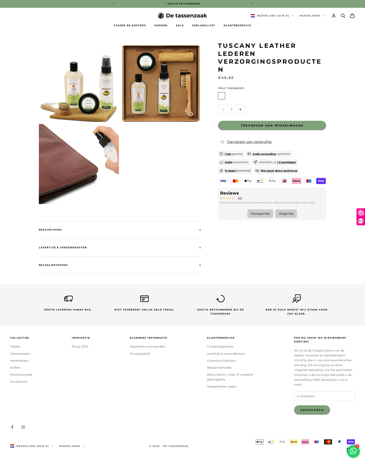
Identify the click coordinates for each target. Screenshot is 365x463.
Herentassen (19, 361)
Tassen (15, 346)
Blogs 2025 (80, 346)
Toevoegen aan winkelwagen (272, 125)
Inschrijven (318, 449)
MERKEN (161, 25)
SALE (180, 25)
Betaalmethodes (219, 368)
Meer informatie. (304, 202)
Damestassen (20, 354)
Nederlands (310, 15)
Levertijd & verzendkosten (226, 354)
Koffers (15, 368)
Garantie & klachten (221, 361)
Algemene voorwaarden (147, 346)
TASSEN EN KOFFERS (130, 25)
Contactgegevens (220, 346)
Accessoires (18, 381)
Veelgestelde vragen (222, 386)
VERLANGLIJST (203, 25)
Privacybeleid (140, 354)
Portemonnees (21, 374)
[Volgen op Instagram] (23, 427)
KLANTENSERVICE (237, 25)
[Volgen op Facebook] (12, 427)
